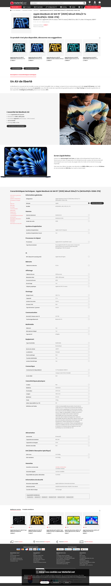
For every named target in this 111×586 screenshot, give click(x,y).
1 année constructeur (60, 467)
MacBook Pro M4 (61, 497)
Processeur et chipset (15, 200)
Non (56, 304)
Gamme (12, 197)
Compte (94, 4)
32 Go (56, 265)
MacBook (36, 10)
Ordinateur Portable (27, 10)
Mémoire (12, 203)
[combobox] (34, 3)
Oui (56, 233)
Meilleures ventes (15, 509)
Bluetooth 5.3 (58, 319)
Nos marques (83, 557)
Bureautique (58, 346)
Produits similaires (28, 509)
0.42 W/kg (57, 454)
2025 (56, 221)
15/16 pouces (58, 274)
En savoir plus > (28, 578)
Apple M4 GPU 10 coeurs (61, 286)
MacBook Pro (37, 497)
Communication (14, 208)
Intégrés (57, 334)
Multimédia (12, 210)
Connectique (13, 213)
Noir (56, 384)
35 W (56, 442)
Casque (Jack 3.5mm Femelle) (63, 373)
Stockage (12, 207)
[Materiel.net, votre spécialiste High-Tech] (18, 3)
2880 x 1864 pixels (59, 277)
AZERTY (57, 349)
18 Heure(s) (58, 436)
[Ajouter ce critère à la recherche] (88, 203)
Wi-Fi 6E (57, 316)
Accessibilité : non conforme (86, 565)
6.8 (56, 403)
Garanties (12, 221)
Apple (56, 203)
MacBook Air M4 (59, 218)
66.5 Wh (57, 439)
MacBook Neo (30, 497)
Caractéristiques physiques (16, 215)
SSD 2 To (57, 295)
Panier (99, 4)
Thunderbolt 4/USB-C (62, 370)
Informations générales (15, 195)
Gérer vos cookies (84, 563)
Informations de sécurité (15, 223)
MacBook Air (58, 215)
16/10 (56, 280)
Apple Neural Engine (60, 256)
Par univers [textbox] (34, 3)
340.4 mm (57, 394)
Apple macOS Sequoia (61, 230)
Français (57, 352)
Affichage (12, 205)
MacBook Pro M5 (52, 497)
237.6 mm (57, 391)
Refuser (67, 582)
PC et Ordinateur (16, 10)
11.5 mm (57, 397)
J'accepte (44, 582)
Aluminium (58, 387)
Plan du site (82, 555)
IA (10, 202)
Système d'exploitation (15, 198)
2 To (56, 298)
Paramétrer (56, 582)
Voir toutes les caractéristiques (16, 126)
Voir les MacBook (16, 68)
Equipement (13, 212)
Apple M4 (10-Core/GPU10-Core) (63, 242)
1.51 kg (56, 400)
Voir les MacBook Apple (31, 68)
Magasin (89, 4)
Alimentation (13, 217)
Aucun (57, 301)
